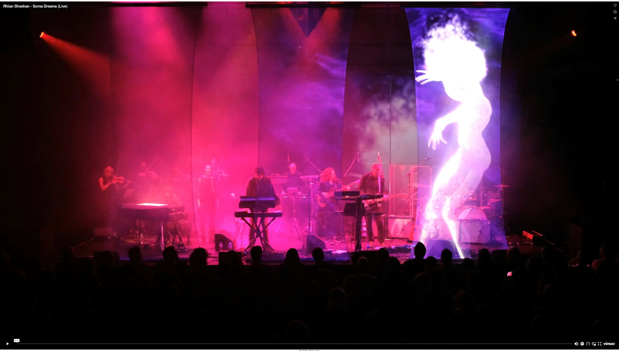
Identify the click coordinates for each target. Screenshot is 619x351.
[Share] (615, 18)
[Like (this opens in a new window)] (615, 5)
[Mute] (576, 343)
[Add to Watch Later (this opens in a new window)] (615, 11)
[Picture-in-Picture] (593, 343)
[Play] (8, 344)
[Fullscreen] (599, 343)
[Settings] (582, 343)
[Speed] (588, 343)
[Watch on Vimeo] (609, 343)
